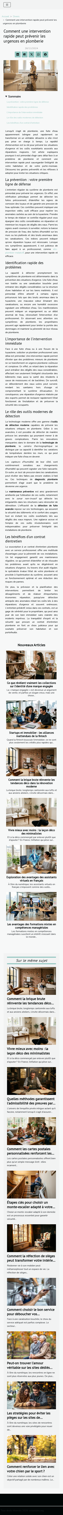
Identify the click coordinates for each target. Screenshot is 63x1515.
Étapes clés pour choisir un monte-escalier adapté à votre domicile (29, 1206)
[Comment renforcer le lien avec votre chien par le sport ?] (31, 1448)
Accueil (5, 16)
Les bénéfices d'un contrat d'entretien (23, 123)
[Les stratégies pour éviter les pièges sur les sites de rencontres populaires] (31, 1395)
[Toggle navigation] (7, 4)
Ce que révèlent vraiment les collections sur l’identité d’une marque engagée (31, 684)
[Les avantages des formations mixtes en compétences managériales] (31, 906)
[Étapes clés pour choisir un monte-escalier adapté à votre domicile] (31, 1184)
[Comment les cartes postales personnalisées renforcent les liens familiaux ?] (31, 1130)
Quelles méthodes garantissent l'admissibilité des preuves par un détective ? (31, 1103)
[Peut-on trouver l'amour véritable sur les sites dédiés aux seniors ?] (31, 1345)
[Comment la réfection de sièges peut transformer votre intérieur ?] (31, 1238)
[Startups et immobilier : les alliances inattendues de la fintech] (31, 714)
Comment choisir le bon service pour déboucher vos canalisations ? (31, 1314)
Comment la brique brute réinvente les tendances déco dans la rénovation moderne (31, 783)
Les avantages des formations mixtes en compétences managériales (31, 925)
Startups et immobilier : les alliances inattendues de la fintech (31, 734)
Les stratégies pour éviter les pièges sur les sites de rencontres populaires (28, 1417)
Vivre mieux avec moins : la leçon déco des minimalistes (31, 831)
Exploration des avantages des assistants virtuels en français (31, 878)
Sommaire (14, 96)
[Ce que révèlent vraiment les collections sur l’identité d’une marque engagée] (31, 665)
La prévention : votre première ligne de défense (28, 102)
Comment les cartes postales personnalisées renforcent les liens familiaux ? (29, 1153)
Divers (16, 16)
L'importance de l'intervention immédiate (24, 112)
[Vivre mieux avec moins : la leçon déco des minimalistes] (31, 812)
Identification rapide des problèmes (22, 107)
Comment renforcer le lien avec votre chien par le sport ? (30, 1468)
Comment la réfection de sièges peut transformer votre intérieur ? (31, 1260)
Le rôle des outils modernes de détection (25, 117)
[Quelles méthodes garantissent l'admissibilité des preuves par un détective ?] (31, 1080)
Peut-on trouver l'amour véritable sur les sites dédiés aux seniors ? (28, 1367)
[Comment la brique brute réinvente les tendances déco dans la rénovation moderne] (31, 762)
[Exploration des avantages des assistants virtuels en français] (31, 859)
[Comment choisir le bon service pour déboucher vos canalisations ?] (31, 1291)
